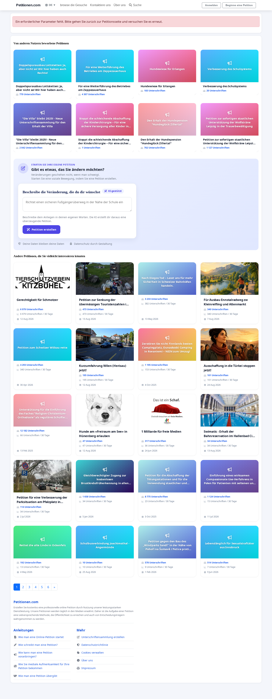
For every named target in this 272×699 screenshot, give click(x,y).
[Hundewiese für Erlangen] (167, 72)
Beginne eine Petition (239, 5)
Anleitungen (24, 630)
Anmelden (211, 5)
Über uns (120, 5)
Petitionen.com (28, 5)
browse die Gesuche (73, 5)
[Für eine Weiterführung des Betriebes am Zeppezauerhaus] (105, 74)
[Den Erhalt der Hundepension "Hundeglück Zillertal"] (167, 127)
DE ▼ (52, 5)
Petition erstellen (44, 229)
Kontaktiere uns (100, 5)
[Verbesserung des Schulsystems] (229, 72)
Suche (137, 5)
